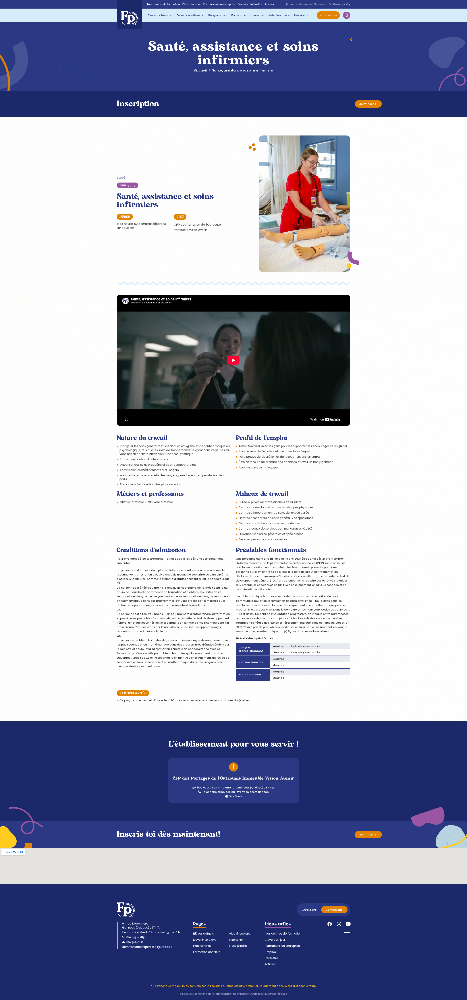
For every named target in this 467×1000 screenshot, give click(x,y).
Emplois (270, 952)
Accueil (200, 70)
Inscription (236, 940)
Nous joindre (238, 946)
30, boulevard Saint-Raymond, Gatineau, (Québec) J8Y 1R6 (233, 787)
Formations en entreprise (282, 946)
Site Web (235, 796)
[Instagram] (339, 924)
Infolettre (271, 958)
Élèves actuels (203, 933)
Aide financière (239, 933)
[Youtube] (348, 924)
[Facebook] (329, 924)
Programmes (202, 946)
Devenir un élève (205, 940)
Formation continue (206, 952)
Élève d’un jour (275, 940)
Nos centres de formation (283, 933)
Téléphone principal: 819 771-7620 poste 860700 (235, 792)
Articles (270, 964)
